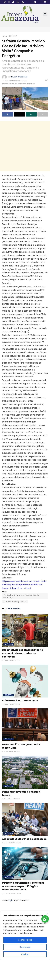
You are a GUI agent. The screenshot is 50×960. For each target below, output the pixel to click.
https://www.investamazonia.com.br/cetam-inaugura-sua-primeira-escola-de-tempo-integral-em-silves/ (24, 585)
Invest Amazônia (19, 77)
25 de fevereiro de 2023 (12, 893)
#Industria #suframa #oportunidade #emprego (21, 596)
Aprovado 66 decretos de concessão (24, 839)
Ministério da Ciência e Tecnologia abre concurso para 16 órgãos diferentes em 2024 (23, 886)
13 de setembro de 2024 (15, 80)
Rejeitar (25, 954)
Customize (25, 947)
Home (4, 36)
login (11, 900)
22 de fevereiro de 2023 (12, 843)
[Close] (47, 913)
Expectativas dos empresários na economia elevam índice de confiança (22, 653)
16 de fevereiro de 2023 (11, 660)
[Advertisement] (25, 146)
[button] (35, 2)
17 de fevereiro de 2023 (11, 751)
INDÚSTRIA (13, 36)
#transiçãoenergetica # (14, 601)
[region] (25, 935)
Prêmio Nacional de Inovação (20, 700)
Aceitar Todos (25, 940)
